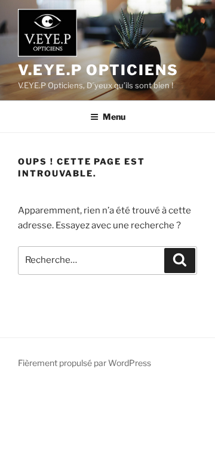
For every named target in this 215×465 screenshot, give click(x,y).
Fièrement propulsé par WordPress (84, 363)
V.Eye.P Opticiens (98, 70)
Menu (114, 116)
